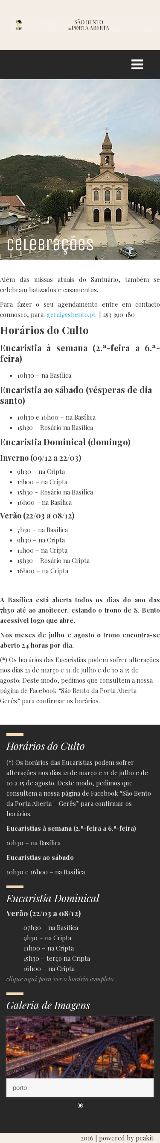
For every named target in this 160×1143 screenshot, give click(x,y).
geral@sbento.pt (71, 314)
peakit (145, 1138)
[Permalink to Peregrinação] (80, 1056)
